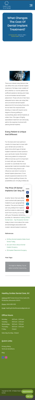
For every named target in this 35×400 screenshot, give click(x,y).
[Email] (27, 211)
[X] (27, 196)
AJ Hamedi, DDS (13, 35)
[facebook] (3, 357)
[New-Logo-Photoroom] (7, 2)
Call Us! (29, 396)
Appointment (27, 391)
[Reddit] (27, 200)
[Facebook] (27, 192)
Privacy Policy (6, 346)
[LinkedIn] (27, 204)
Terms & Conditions (8, 349)
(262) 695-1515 (11, 304)
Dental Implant (15, 36)
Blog (3, 353)
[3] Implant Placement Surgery (17, 250)
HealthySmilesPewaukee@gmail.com (18, 308)
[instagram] (6, 357)
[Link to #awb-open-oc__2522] (31, 5)
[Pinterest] (27, 208)
